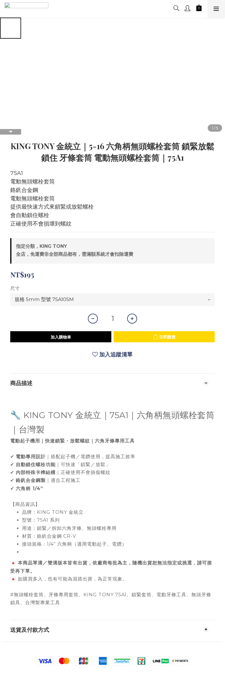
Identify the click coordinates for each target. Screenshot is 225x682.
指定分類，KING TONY (41, 246)
